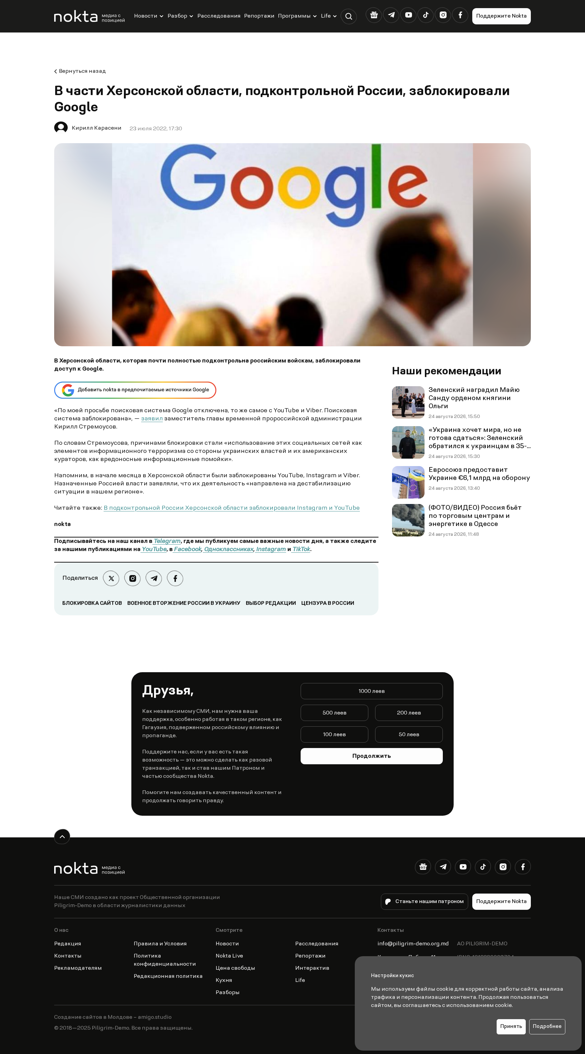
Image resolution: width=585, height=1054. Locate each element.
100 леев (334, 735)
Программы (294, 16)
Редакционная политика (168, 976)
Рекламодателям (78, 968)
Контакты (68, 956)
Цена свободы (235, 968)
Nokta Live (229, 956)
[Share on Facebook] (175, 578)
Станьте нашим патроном (429, 901)
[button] (349, 16)
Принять (511, 1026)
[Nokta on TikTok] (426, 15)
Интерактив (312, 968)
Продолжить (371, 756)
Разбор (177, 16)
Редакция (67, 944)
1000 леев (372, 691)
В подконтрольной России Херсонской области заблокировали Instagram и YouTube (232, 508)
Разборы (228, 992)
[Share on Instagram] (132, 578)
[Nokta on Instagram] (443, 15)
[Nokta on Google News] (374, 15)
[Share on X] (111, 578)
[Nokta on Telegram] (391, 15)
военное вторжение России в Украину (183, 603)
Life (326, 16)
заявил (152, 419)
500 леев (335, 713)
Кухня (224, 980)
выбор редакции (271, 603)
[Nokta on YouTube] (408, 15)
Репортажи (259, 16)
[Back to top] (62, 836)
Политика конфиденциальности (165, 960)
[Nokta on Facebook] (460, 15)
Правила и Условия (160, 944)
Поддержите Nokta (501, 16)
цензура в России (327, 603)
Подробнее (547, 1026)
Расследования (219, 16)
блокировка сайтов (92, 603)
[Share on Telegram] (154, 578)
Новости (145, 16)
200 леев (409, 713)
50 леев (409, 735)
